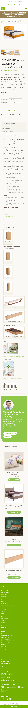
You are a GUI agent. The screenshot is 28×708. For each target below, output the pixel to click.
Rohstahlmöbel (5, 618)
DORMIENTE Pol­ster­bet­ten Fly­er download (13, 356)
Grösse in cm (4, 99)
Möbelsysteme (4, 616)
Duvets (3, 599)
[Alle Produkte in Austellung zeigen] (8, 4)
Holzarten (3, 646)
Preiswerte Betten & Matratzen (8, 605)
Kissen (2, 598)
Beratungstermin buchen (10, 433)
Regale (3, 622)
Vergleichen (5, 114)
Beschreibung (6, 121)
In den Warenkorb (12, 110)
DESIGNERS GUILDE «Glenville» (13, 222)
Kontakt (3, 658)
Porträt (2, 656)
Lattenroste (4, 594)
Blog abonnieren (10, 2)
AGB (2, 666)
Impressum (4, 665)
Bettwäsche (4, 601)
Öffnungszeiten (18, 2)
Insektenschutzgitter (6, 637)
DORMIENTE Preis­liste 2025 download (12, 378)
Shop (7, 20)
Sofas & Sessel (4, 625)
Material (4, 126)
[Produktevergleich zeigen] (11, 4)
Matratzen (3, 596)
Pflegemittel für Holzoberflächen (9, 640)
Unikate (3, 623)
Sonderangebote (18, 1)
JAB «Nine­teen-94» (11, 212)
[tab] (14, 121)
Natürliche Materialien (6, 648)
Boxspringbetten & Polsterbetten (9, 590)
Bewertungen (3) (6, 128)
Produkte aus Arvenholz (7, 635)
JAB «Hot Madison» (11, 216)
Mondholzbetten (5, 592)
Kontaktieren (7, 436)
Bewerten (20, 114)
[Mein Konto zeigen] (17, 4)
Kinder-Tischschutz (5, 639)
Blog (2, 659)
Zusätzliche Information (8, 123)
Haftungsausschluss (6, 663)
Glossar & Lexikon (5, 649)
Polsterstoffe (4, 102)
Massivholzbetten (5, 589)
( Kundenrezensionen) (12, 70)
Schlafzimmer (12, 20)
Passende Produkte (7, 131)
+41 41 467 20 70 (9, 1)
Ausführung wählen (14, 512)
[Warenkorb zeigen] (19, 4)
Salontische (4, 620)
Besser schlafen (5, 603)
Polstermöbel (4, 627)
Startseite (3, 20)
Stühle (2, 613)
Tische (2, 611)
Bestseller (3, 644)
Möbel (2, 615)
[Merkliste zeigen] (14, 4)
